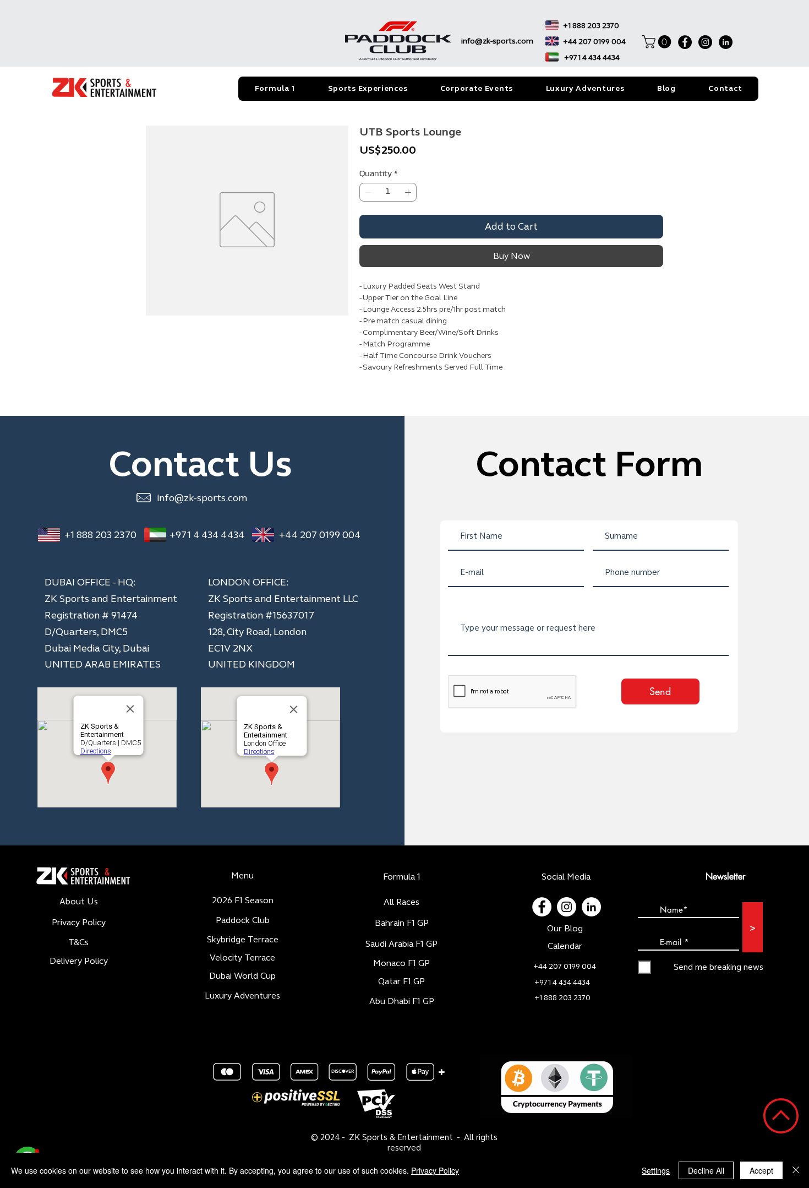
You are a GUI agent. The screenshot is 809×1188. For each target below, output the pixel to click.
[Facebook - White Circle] (541, 967)
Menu (242, 936)
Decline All (706, 1170)
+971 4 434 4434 (207, 595)
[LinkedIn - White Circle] (591, 967)
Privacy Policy (435, 1170)
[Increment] (409, 192)
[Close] (795, 1170)
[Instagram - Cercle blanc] (566, 967)
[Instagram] (705, 42)
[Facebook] (685, 42)
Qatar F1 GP (401, 1042)
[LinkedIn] (726, 42)
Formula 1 (401, 937)
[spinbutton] (388, 192)
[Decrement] (367, 192)
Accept (761, 1170)
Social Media (566, 937)
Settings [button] (656, 1170)
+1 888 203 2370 (100, 595)
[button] (658, 41)
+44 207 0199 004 (319, 595)
